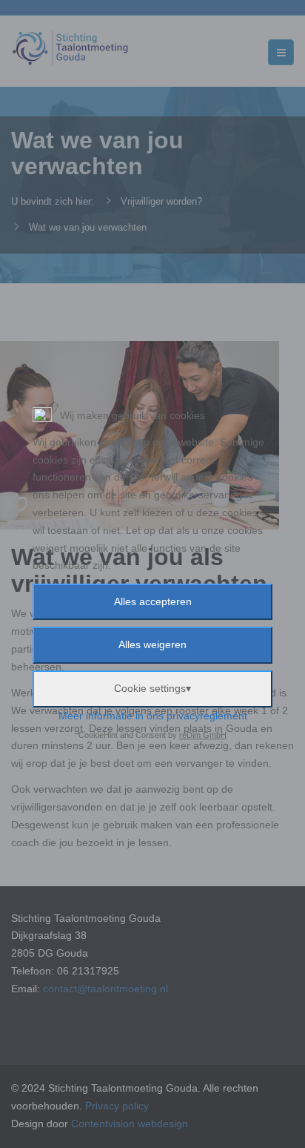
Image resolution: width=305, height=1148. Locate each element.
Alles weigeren (152, 644)
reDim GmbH (203, 734)
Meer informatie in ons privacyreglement (152, 716)
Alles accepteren (153, 601)
